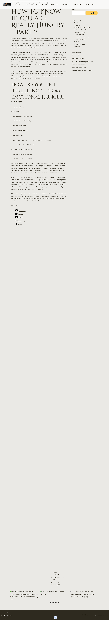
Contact (90, 4)
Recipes (76, 42)
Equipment (80, 34)
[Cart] (103, 4)
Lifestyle (77, 25)
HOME (17, 4)
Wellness (77, 46)
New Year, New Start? (79, 67)
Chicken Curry (77, 55)
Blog (25, 4)
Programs (66, 4)
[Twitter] (50, 602)
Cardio (76, 23)
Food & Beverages (82, 37)
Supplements (81, 39)
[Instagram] (55, 602)
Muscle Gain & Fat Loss (82, 27)
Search (74, 9)
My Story (78, 4)
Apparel (54, 4)
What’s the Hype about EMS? (82, 71)
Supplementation (80, 44)
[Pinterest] (53, 602)
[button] (100, 4)
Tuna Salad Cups (78, 58)
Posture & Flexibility (81, 30)
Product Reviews (79, 32)
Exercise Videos (39, 4)
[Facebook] (58, 602)
